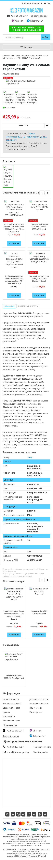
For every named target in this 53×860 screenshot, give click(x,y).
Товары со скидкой (12, 703)
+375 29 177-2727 (15, 747)
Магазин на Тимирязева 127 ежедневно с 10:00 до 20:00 (27, 29)
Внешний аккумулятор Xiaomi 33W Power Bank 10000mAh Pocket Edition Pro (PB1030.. (14, 228)
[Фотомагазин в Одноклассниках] (40, 814)
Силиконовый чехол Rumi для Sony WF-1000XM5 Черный (39, 226)
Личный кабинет (32, 3)
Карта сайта (9, 716)
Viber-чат (19, 20)
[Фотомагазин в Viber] (18, 814)
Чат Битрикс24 (40, 752)
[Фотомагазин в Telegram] (23, 814)
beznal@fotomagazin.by (18, 752)
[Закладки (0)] (45, 3)
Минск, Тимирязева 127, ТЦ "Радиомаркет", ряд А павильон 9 (26, 136)
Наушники (37, 55)
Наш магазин (35, 707)
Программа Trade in (38, 703)
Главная (6, 55)
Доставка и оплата (28, 306)
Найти (45, 37)
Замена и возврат (11, 720)
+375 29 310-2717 (19, 16)
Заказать (23, 125)
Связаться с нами (11, 707)
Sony (46, 55)
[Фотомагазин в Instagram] (7, 814)
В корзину (14, 243)
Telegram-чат (36, 20)
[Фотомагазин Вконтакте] (34, 814)
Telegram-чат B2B (42, 747)
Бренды (6, 712)
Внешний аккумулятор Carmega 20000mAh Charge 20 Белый (39, 278)
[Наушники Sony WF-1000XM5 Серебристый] (26, 82)
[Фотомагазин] (26, 12)
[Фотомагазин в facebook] (29, 814)
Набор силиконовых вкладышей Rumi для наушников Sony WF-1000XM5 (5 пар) (14, 280)
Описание (9, 306)
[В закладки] (47, 125)
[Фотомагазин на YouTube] (13, 814)
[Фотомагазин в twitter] (45, 814)
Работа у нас (35, 712)
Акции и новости (11, 699)
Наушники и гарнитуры (21, 55)
